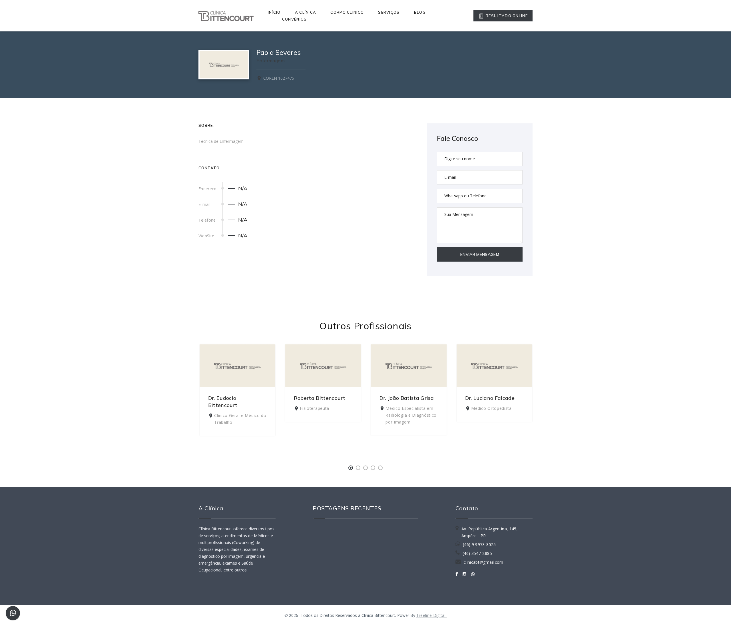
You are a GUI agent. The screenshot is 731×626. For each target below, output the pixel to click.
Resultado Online (507, 15)
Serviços (388, 12)
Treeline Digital (431, 615)
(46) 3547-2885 (477, 553)
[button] (350, 468)
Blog (420, 12)
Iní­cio (274, 12)
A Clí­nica (305, 12)
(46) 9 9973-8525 (479, 544)
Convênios (294, 19)
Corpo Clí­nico (347, 12)
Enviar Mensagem (479, 254)
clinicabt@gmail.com (483, 562)
